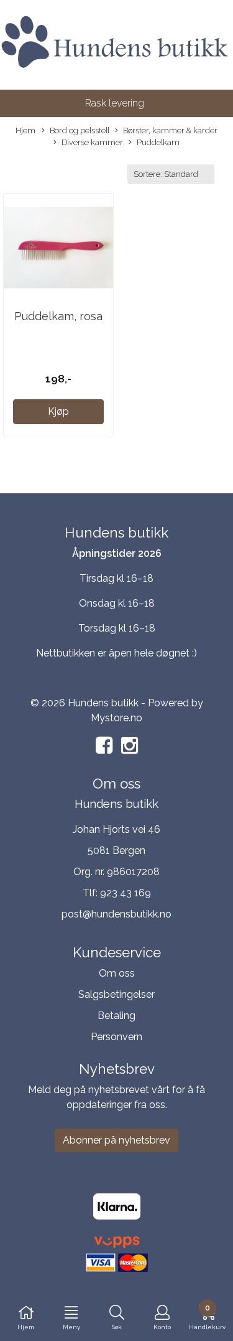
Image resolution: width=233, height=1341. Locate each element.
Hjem (25, 130)
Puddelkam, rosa (58, 316)
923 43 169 (125, 893)
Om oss (117, 973)
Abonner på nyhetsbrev (116, 1140)
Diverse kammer (92, 142)
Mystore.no (116, 718)
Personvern (116, 1037)
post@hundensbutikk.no (116, 914)
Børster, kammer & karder (170, 130)
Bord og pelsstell (79, 130)
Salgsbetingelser (116, 994)
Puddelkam (158, 142)
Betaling (116, 1015)
